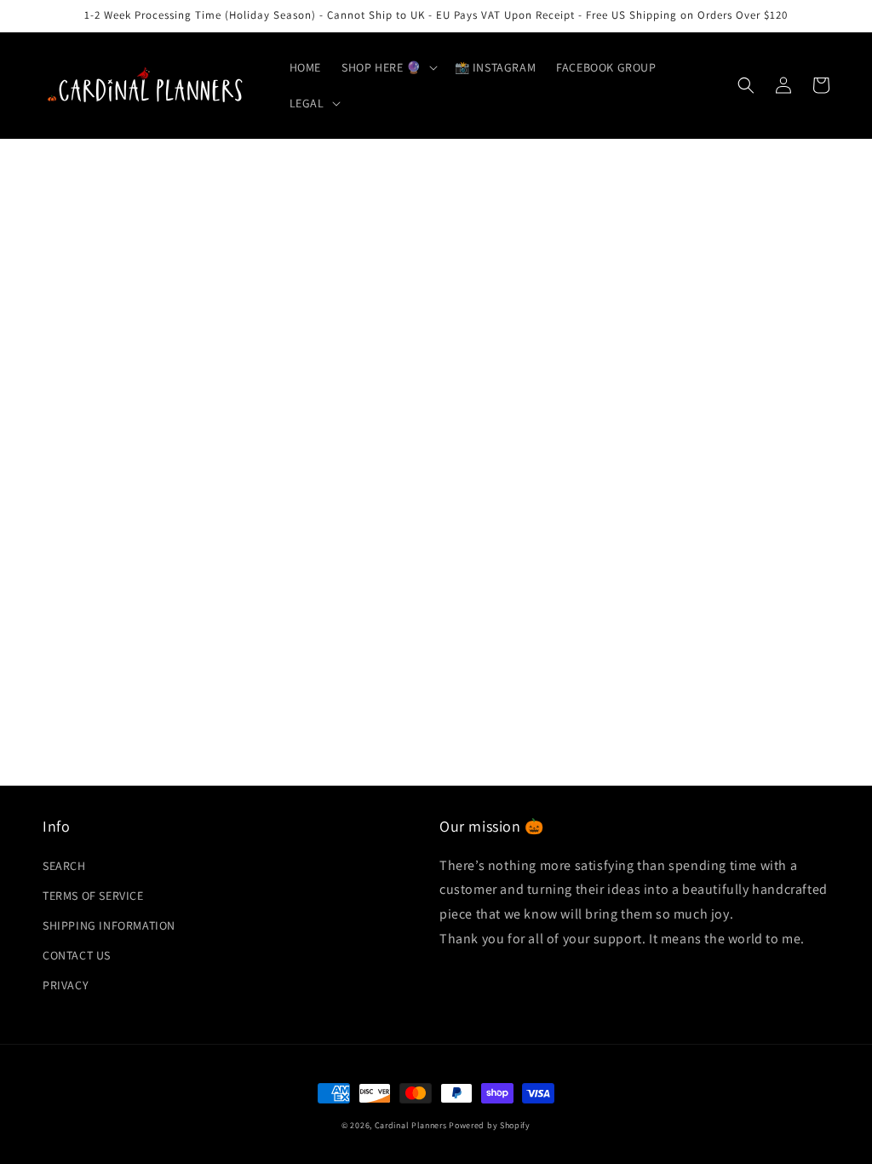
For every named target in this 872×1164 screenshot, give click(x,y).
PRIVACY (66, 985)
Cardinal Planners (411, 1125)
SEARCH (64, 865)
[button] (388, 67)
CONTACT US (77, 955)
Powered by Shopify (490, 1125)
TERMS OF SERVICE (93, 895)
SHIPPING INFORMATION (109, 925)
